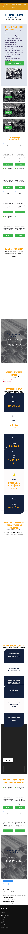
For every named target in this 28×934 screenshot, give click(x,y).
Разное (3, 912)
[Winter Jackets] (14, 125)
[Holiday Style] (14, 110)
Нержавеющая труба (8, 154)
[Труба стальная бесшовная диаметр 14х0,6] (20, 148)
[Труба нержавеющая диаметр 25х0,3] (8, 221)
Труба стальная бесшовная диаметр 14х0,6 (20, 157)
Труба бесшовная (20, 154)
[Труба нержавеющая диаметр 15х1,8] (8, 173)
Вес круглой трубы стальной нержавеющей (10, 380)
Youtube (3, 924)
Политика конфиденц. (6, 910)
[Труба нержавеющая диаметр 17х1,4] (8, 196)
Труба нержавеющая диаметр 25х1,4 (20, 229)
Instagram (3, 921)
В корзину (8, 164)
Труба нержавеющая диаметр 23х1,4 (20, 181)
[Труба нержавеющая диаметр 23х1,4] (20, 173)
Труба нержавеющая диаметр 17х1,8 (8, 156)
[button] (14, 63)
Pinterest (3, 922)
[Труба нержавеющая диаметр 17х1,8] (8, 148)
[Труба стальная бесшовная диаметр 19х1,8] (20, 196)
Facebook (3, 917)
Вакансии (14, 20)
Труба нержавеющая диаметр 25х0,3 (8, 229)
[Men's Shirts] (14, 95)
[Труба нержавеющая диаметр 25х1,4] (20, 221)
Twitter (3, 919)
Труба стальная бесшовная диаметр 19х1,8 (20, 205)
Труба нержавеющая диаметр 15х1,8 (8, 181)
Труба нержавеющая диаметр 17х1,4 (8, 204)
